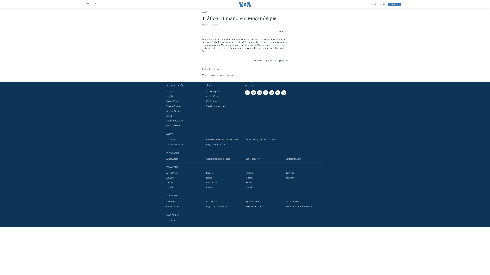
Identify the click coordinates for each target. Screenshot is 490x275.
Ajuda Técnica (252, 202)
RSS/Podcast (212, 202)
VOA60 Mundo (212, 101)
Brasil (169, 116)
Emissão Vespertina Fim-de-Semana (223, 140)
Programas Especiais (215, 144)
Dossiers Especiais (174, 121)
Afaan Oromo (172, 173)
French (209, 173)
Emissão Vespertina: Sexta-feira (261, 140)
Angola (169, 96)
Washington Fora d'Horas (218, 159)
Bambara (170, 183)
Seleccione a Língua (255, 206)
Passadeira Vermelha (215, 106)
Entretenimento (293, 159)
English (170, 187)
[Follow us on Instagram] (259, 92)
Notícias (206, 13)
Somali (249, 187)
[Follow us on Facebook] (247, 92)
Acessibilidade (292, 202)
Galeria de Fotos (173, 126)
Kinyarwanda (212, 183)
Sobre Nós (171, 202)
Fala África (171, 140)
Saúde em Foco (253, 159)
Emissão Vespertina (175, 144)
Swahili (249, 173)
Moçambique (172, 101)
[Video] (376, 4)
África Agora (172, 159)
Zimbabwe (290, 178)
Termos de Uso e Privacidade (299, 206)
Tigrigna (290, 173)
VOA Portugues (212, 92)
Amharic (170, 178)
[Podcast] (271, 92)
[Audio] (384, 4)
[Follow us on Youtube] (253, 92)
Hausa (209, 178)
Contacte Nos (172, 206)
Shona (249, 183)
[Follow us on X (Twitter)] (265, 92)
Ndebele (250, 178)
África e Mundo (173, 111)
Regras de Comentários (217, 206)
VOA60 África (212, 96)
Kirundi (209, 187)
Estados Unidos (173, 106)
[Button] (283, 31)
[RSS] (283, 92)
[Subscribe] (277, 92)
